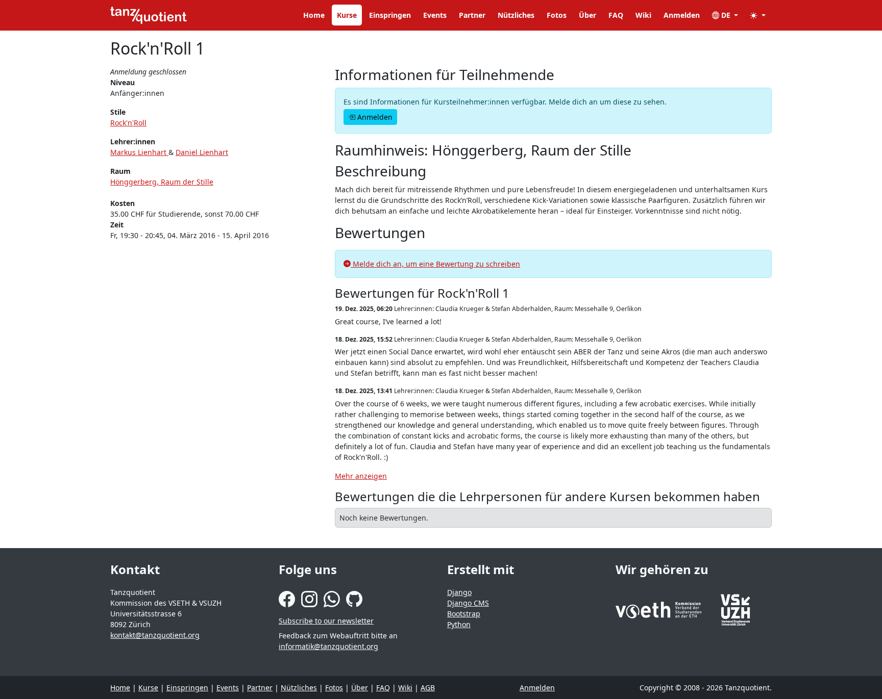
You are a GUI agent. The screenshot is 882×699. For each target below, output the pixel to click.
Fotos (557, 15)
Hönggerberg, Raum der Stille (161, 182)
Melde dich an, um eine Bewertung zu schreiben (435, 264)
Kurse (347, 15)
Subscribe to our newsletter (326, 621)
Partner (472, 15)
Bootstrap (463, 613)
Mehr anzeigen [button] (361, 476)
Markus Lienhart (139, 152)
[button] (758, 15)
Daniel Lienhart (202, 152)
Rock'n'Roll (128, 122)
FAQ (615, 15)
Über (587, 15)
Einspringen (390, 15)
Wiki (643, 15)
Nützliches (516, 15)
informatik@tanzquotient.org (328, 646)
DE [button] (725, 15)
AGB (428, 687)
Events (435, 15)
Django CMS (468, 603)
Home (314, 15)
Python (459, 624)
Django (459, 592)
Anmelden (682, 15)
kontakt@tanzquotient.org (155, 635)
